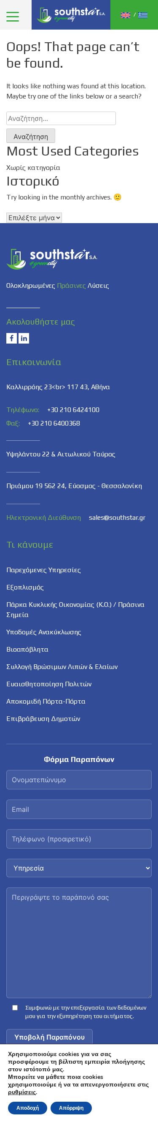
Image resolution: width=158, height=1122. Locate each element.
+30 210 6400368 (54, 423)
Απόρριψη (71, 1108)
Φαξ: (13, 423)
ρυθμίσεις (22, 1092)
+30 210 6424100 (73, 410)
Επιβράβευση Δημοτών (43, 719)
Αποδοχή (27, 1108)
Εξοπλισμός (25, 587)
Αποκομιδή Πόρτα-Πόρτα (46, 701)
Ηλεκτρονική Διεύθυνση (43, 517)
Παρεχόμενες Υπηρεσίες (43, 570)
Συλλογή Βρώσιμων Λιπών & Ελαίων (62, 667)
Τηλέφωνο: (22, 410)
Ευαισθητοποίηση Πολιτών (48, 684)
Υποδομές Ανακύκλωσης (43, 632)
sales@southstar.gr (117, 517)
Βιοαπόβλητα (27, 649)
